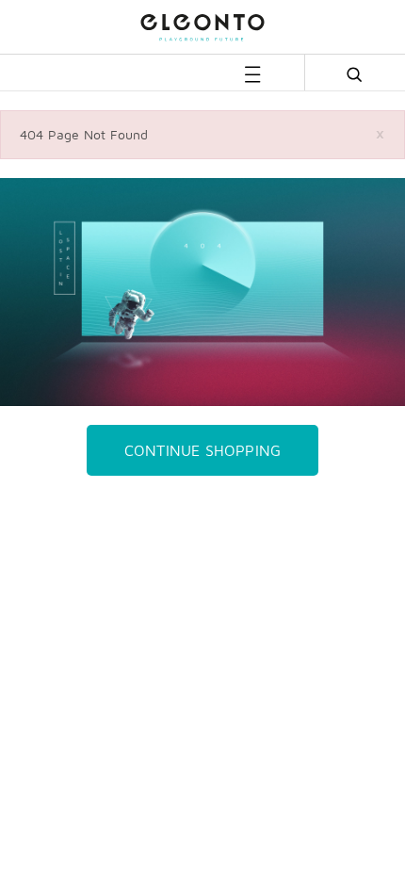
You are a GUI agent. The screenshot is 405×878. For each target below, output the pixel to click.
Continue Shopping (202, 450)
